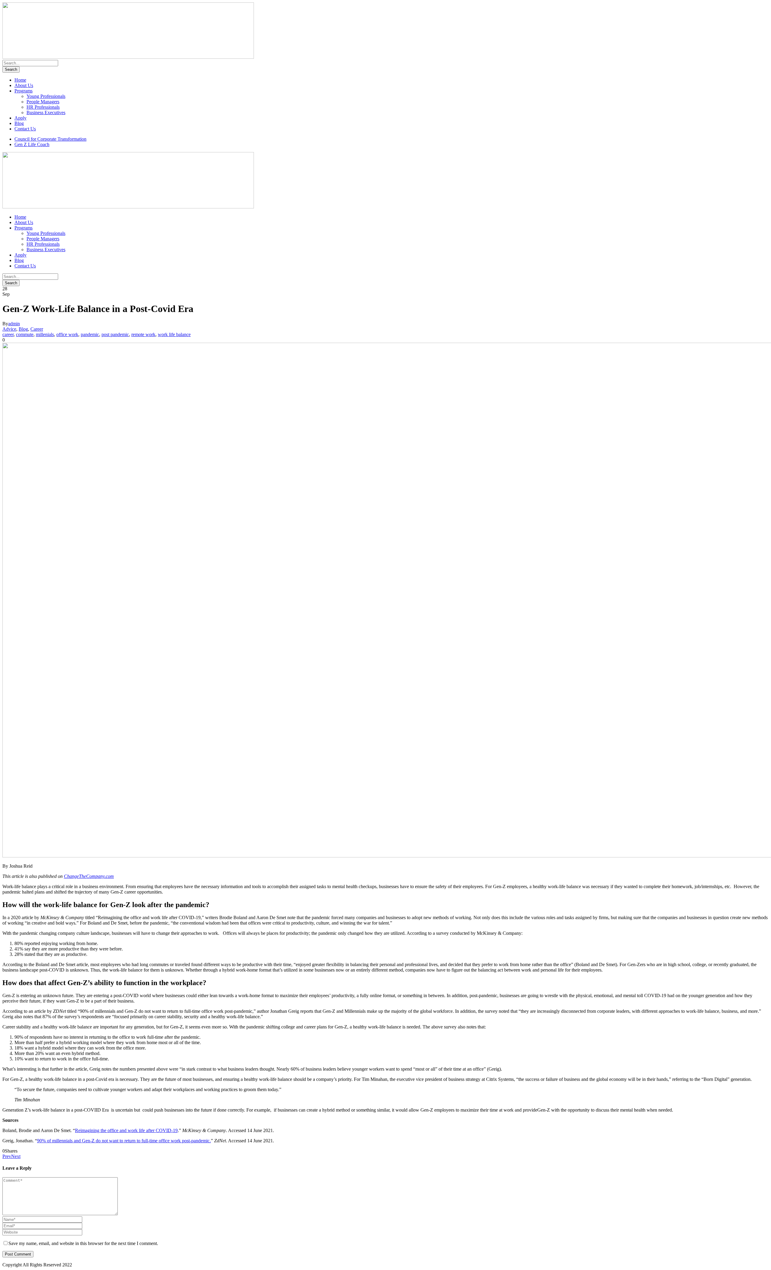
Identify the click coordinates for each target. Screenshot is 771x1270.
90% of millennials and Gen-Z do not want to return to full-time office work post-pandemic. (124, 1140)
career (8, 334)
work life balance (174, 334)
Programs (23, 90)
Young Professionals (46, 96)
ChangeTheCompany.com (89, 876)
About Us (23, 85)
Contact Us (25, 128)
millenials (45, 334)
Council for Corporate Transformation (50, 139)
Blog (19, 123)
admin (14, 323)
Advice (9, 329)
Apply (20, 117)
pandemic (90, 334)
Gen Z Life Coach (31, 144)
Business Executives (46, 112)
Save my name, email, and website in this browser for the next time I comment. (83, 1243)
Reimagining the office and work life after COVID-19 (126, 1130)
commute (24, 334)
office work (67, 334)
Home (20, 80)
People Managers (43, 101)
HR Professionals (43, 107)
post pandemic (115, 334)
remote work (143, 334)
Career (36, 329)
